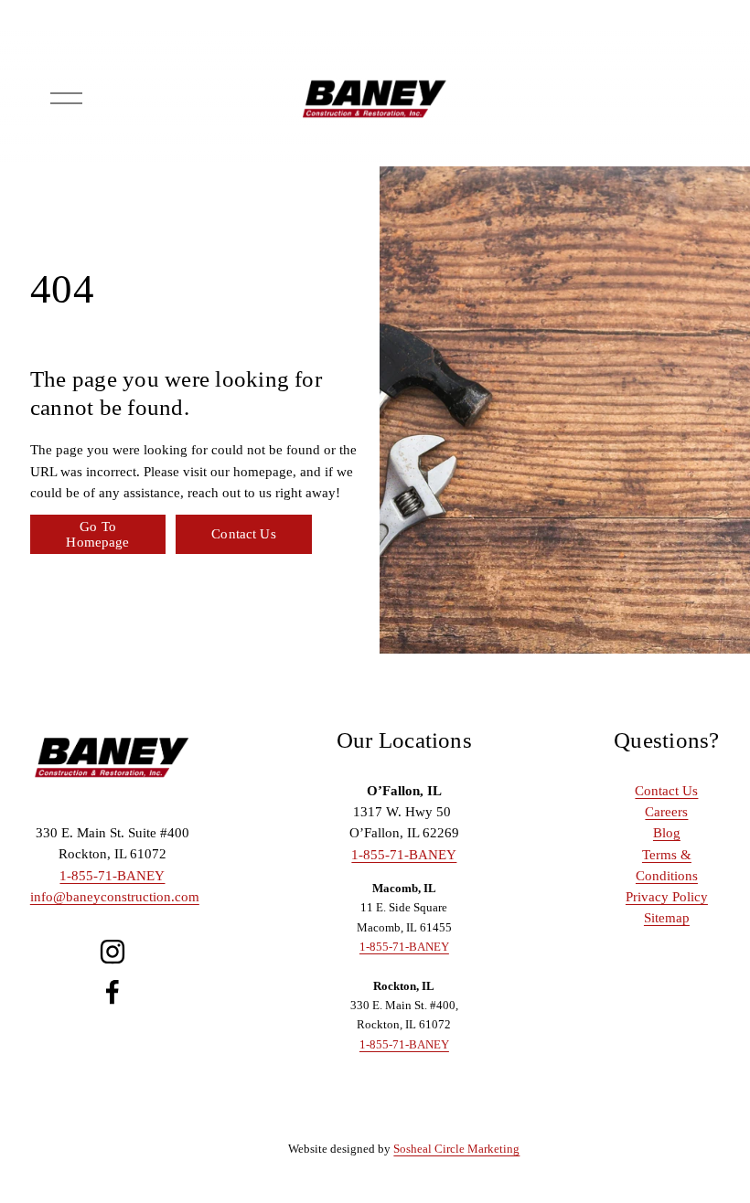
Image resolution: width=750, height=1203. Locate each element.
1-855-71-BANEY (112, 875)
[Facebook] (112, 992)
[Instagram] (112, 951)
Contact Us (243, 534)
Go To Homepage (97, 534)
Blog (666, 832)
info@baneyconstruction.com (114, 896)
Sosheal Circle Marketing (456, 1148)
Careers (666, 811)
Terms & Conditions (667, 865)
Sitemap (667, 917)
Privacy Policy (667, 896)
